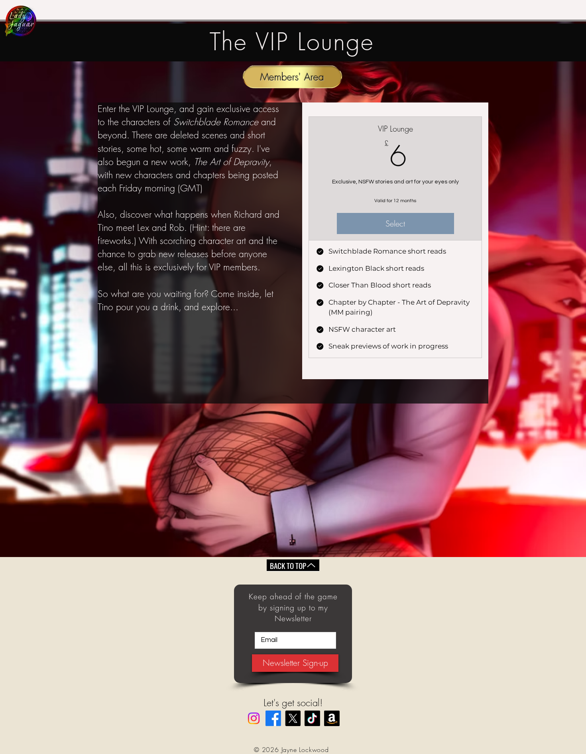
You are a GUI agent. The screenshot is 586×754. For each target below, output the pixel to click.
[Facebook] (273, 718)
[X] (293, 718)
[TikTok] (312, 718)
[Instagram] (254, 718)
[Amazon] (332, 718)
